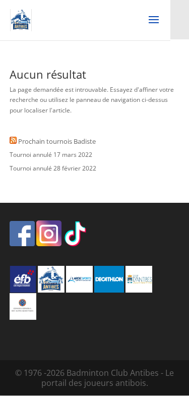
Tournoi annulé (31, 154)
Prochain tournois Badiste (57, 141)
